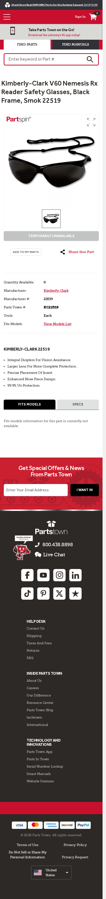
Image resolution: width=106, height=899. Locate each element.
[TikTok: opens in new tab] (27, 593)
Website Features (40, 781)
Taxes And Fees (39, 643)
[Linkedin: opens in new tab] (75, 575)
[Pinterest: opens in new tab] (43, 593)
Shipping (34, 636)
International (37, 725)
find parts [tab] (27, 44)
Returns (33, 650)
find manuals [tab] (75, 44)
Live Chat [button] (54, 554)
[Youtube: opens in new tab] (43, 575)
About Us (34, 681)
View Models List (57, 324)
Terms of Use (27, 845)
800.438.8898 (57, 544)
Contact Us (35, 628)
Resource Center (40, 703)
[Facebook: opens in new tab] (27, 575)
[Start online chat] (23, 547)
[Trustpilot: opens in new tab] (75, 593)
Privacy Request (75, 857)
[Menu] (6, 17)
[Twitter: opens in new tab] (59, 593)
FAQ (30, 658)
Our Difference (39, 695)
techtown (34, 717)
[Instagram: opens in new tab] (59, 575)
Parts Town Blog (40, 710)
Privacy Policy (75, 845)
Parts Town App (39, 752)
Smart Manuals (39, 774)
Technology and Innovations (43, 742)
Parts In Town (38, 759)
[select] (51, 872)
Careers (33, 688)
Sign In (80, 16)
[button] (91, 122)
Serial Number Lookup (45, 766)
